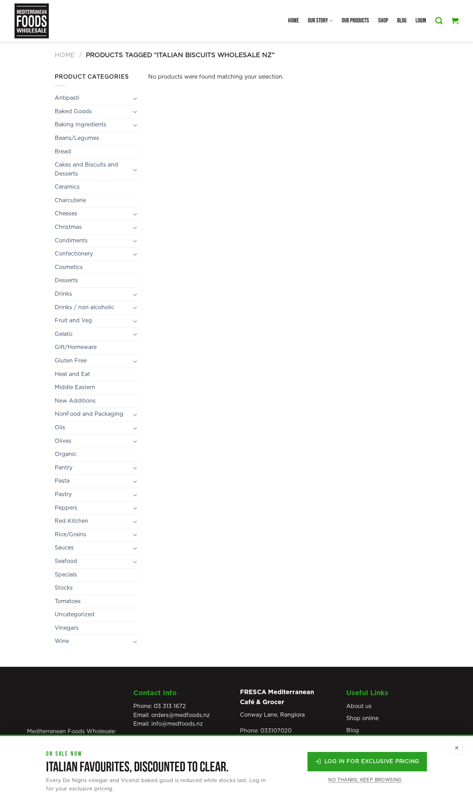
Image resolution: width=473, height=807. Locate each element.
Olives (63, 441)
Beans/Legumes (77, 138)
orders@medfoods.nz (180, 715)
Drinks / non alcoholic (84, 307)
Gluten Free (71, 361)
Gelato (63, 334)
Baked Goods (73, 111)
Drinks (63, 294)
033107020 (276, 731)
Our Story (318, 20)
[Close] (457, 747)
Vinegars (67, 628)
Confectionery (74, 254)
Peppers (66, 508)
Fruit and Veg (73, 320)
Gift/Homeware (76, 347)
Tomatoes (68, 601)
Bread (63, 151)
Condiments (71, 240)
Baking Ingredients (80, 124)
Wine (62, 641)
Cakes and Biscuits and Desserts (86, 169)
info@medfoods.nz (177, 724)
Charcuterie (70, 200)
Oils (60, 427)
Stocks (64, 588)
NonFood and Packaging (89, 414)
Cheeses (66, 213)
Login (421, 20)
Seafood (66, 561)
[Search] (439, 20)
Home (293, 20)
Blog (402, 20)
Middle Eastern (75, 387)
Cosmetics (69, 267)
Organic (66, 454)
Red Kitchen (71, 521)
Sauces (64, 547)
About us (359, 706)
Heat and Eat (72, 374)
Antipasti (67, 98)
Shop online (362, 718)
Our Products (355, 20)
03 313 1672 (170, 706)
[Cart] (455, 20)
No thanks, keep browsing (364, 780)
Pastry (63, 494)
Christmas (68, 227)
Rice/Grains (70, 534)
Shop (383, 20)
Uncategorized (75, 614)
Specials (66, 574)
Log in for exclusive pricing (371, 761)
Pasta (62, 481)
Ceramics (67, 187)
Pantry (63, 467)
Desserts (66, 280)
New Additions (75, 401)
